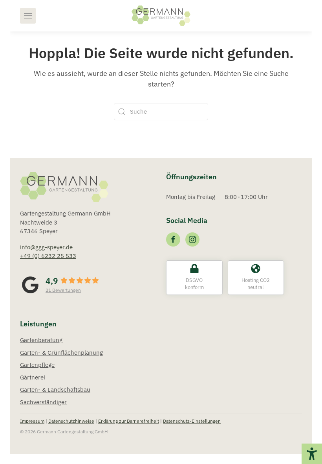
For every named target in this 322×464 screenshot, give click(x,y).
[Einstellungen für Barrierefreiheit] (312, 454)
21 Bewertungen (63, 290)
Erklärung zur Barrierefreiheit (128, 421)
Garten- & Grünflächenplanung (61, 352)
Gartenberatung (41, 340)
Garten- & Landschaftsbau (55, 389)
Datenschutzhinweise (71, 421)
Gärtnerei (32, 377)
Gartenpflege (37, 364)
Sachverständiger (43, 402)
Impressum (32, 421)
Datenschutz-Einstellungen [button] (192, 421)
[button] (28, 15)
